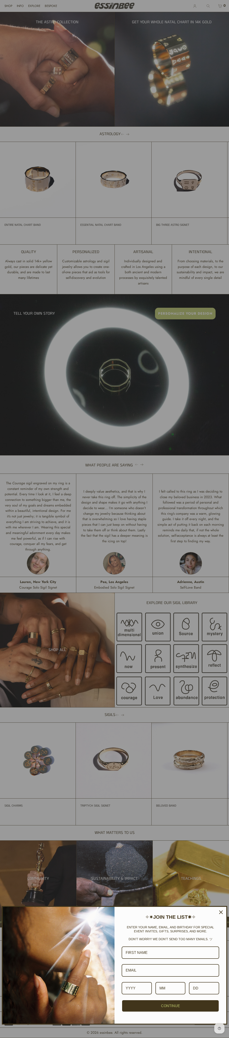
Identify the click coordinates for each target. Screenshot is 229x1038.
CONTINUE (170, 1006)
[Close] (221, 912)
